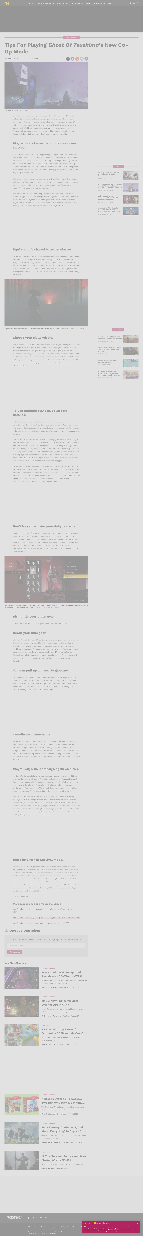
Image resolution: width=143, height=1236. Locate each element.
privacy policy (113, 1229)
